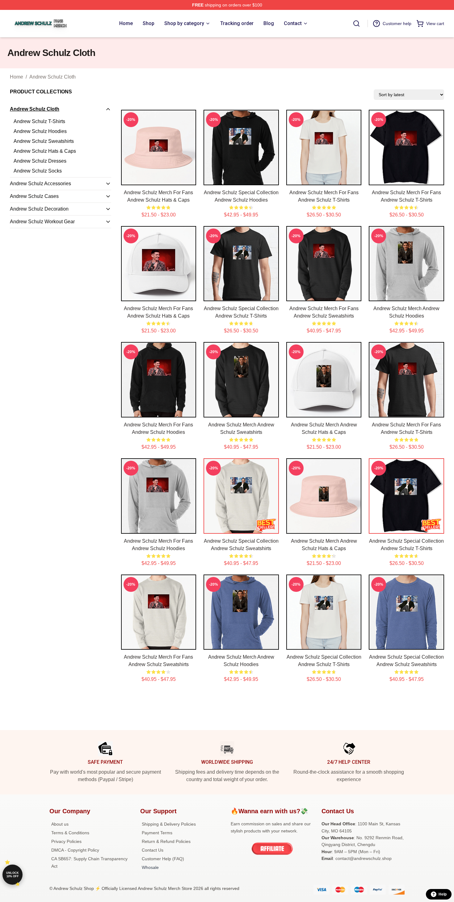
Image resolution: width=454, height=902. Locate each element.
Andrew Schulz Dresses (40, 161)
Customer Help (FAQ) (163, 858)
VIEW (158, 179)
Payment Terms (157, 832)
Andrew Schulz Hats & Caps (45, 151)
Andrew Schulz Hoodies (40, 131)
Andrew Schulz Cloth (52, 76)
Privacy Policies (66, 841)
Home (16, 76)
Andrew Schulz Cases (34, 196)
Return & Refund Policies (166, 841)
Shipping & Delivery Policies (169, 824)
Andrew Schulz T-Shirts (39, 121)
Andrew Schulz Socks (38, 170)
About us (60, 824)
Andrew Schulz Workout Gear (42, 221)
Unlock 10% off (12, 874)
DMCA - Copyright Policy (75, 850)
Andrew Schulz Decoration (39, 209)
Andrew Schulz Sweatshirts (44, 141)
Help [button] (443, 894)
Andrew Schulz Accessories (40, 183)
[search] (356, 23)
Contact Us (152, 850)
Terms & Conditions (70, 832)
